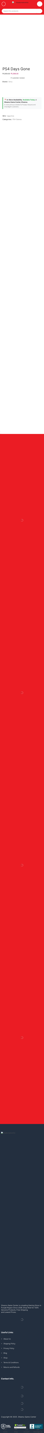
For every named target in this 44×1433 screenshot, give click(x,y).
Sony (10, 82)
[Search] (39, 11)
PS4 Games (17, 119)
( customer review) (18, 78)
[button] (4, 4)
